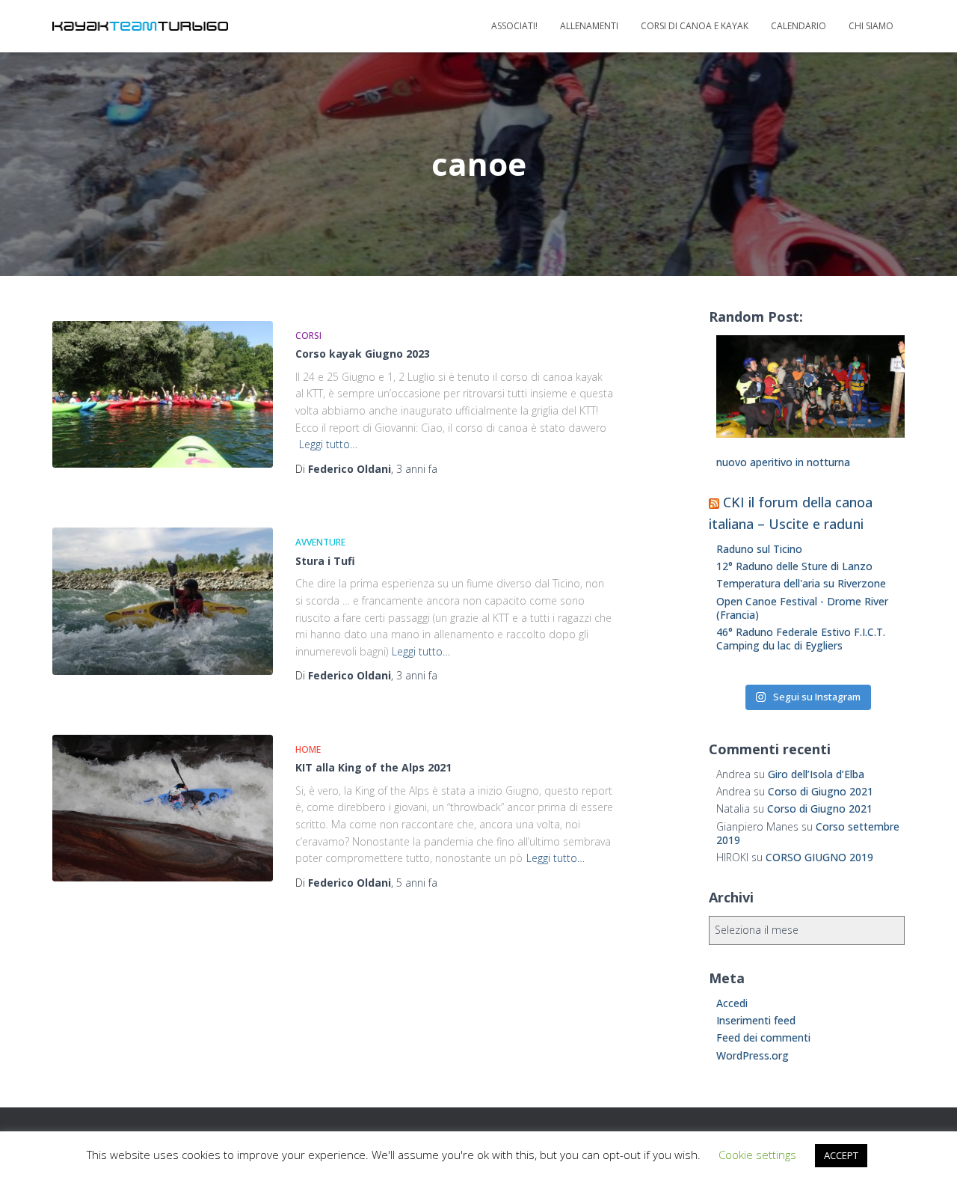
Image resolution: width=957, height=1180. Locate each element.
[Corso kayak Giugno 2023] (162, 394)
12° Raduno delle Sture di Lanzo (794, 566)
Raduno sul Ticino (759, 549)
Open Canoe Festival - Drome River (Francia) (802, 608)
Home (308, 749)
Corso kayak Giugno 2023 (362, 353)
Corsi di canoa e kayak (694, 25)
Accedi (732, 1003)
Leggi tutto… (328, 444)
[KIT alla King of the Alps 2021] (162, 808)
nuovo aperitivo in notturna (783, 462)
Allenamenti (589, 25)
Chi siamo (871, 25)
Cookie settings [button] (757, 1154)
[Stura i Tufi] (162, 601)
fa (416, 469)
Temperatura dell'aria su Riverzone (801, 583)
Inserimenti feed (756, 1020)
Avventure (320, 542)
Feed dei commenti (763, 1037)
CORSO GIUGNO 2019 (819, 857)
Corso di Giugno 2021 (820, 791)
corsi (308, 335)
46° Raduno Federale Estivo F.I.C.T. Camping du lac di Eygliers (800, 638)
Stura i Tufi (325, 561)
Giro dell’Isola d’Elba (816, 774)
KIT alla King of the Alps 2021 (373, 767)
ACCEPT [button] (841, 1155)
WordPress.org (752, 1055)
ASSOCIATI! (514, 25)
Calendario (798, 25)
